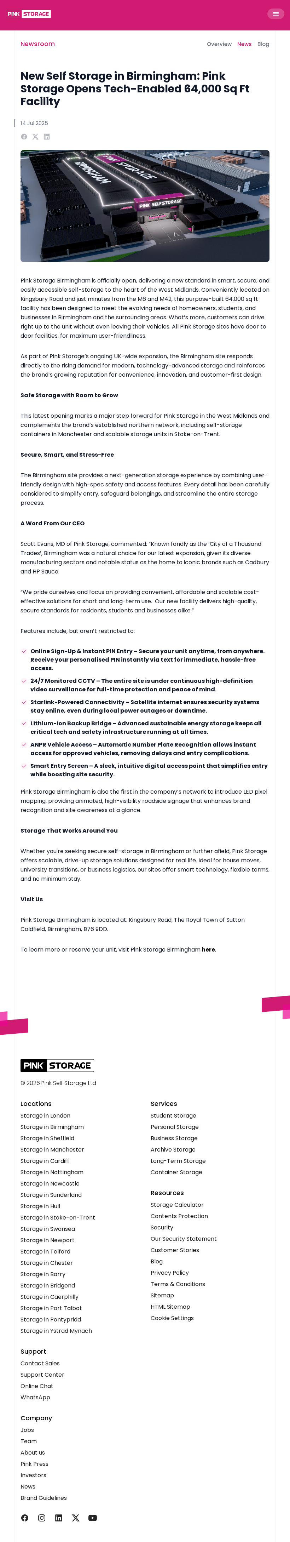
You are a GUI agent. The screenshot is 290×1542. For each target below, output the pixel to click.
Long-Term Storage (178, 1161)
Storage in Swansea (48, 1229)
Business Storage (174, 1138)
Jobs (27, 1430)
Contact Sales (40, 1363)
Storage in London (45, 1116)
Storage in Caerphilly (50, 1297)
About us (33, 1453)
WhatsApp (35, 1397)
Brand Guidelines (44, 1498)
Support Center (42, 1375)
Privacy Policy (170, 1273)
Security (162, 1227)
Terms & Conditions (178, 1284)
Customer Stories (175, 1250)
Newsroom (38, 43)
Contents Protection (179, 1216)
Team (29, 1441)
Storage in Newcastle (50, 1184)
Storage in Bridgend (48, 1285)
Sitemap (162, 1295)
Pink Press (34, 1464)
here (208, 950)
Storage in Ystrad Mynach (56, 1331)
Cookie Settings (172, 1318)
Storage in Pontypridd (51, 1319)
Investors (33, 1475)
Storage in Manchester (52, 1150)
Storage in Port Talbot (51, 1308)
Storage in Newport (48, 1240)
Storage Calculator (177, 1205)
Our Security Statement (184, 1239)
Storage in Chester (47, 1263)
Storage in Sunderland (51, 1195)
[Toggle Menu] (275, 13)
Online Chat (37, 1386)
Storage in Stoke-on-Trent (58, 1217)
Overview (219, 44)
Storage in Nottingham (52, 1172)
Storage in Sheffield (47, 1138)
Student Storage (173, 1116)
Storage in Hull (40, 1206)
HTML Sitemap (170, 1307)
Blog (263, 44)
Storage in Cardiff (45, 1161)
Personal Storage (175, 1127)
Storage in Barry (43, 1274)
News (244, 44)
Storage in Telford (45, 1251)
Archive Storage (173, 1150)
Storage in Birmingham (52, 1127)
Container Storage (176, 1172)
